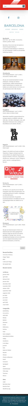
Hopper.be (5, 144)
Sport (7, 148)
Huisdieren (5, 341)
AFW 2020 (5, 315)
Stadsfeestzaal (6, 368)
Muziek (4, 352)
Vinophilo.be (6, 109)
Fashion (5, 41)
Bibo (4, 259)
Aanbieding (6, 311)
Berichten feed (6, 384)
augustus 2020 (6, 293)
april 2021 (5, 277)
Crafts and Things (7, 261)
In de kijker (6, 343)
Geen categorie (6, 334)
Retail (13, 41)
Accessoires (19, 40)
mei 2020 (5, 300)
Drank (4, 113)
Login (4, 382)
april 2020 (5, 302)
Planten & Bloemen (7, 357)
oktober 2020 (6, 288)
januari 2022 (6, 274)
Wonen (4, 226)
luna (6, 40)
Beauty (4, 317)
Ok (10, 403)
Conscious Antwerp (7, 254)
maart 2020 (6, 304)
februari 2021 (6, 279)
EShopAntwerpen (9, 74)
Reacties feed (6, 386)
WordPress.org (6, 388)
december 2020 (7, 284)
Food (4, 331)
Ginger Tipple (6, 257)
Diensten (5, 322)
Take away (5, 371)
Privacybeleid (15, 403)
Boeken (5, 186)
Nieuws (5, 355)
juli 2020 (5, 295)
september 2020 (7, 290)
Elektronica (5, 327)
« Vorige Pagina (7, 245)
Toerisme (5, 373)
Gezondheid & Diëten (8, 336)
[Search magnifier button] (24, 6)
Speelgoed (5, 364)
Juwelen (9, 41)
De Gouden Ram (7, 264)
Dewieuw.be (6, 183)
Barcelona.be (6, 38)
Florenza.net (6, 223)
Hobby (4, 338)
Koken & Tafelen (10, 113)
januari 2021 (6, 281)
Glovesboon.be (6, 73)
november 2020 (7, 286)
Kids (24, 146)
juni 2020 (5, 297)
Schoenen (5, 361)
